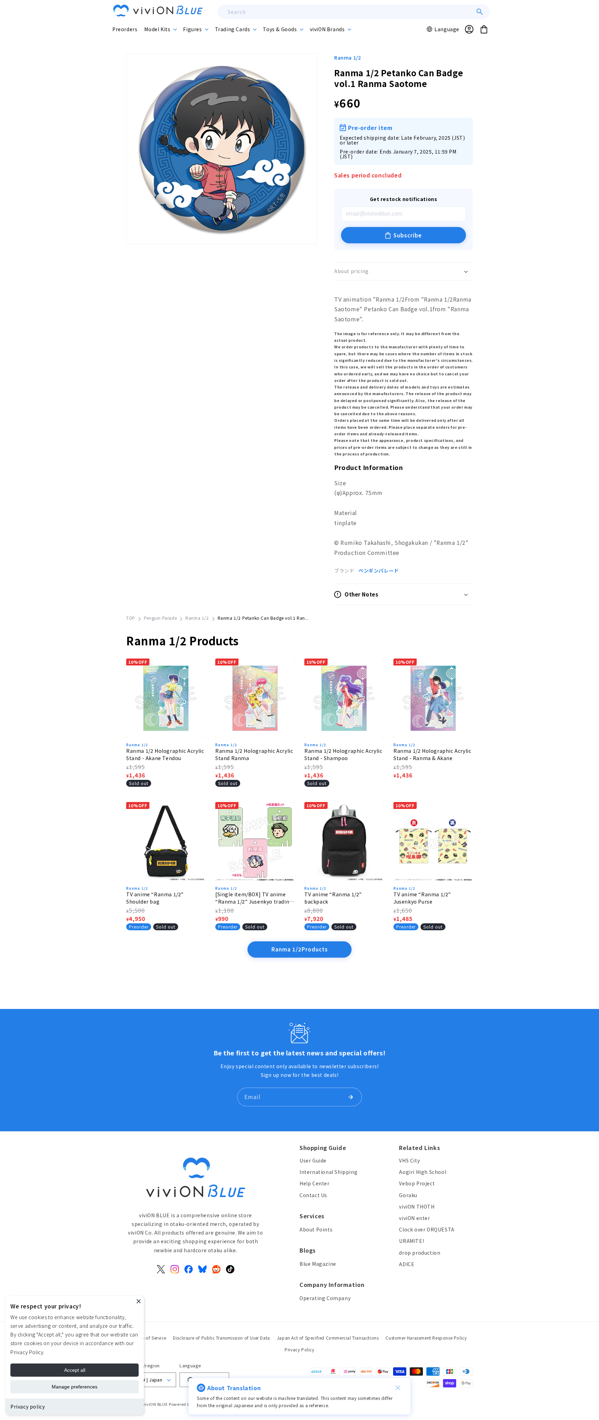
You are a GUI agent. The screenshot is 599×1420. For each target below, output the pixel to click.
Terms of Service (149, 1338)
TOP (130, 618)
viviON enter (414, 1217)
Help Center (315, 1183)
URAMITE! (411, 1240)
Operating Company (325, 1298)
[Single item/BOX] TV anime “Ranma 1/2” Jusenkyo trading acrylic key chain (254, 898)
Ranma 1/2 (347, 57)
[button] (160, 29)
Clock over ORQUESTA (426, 1229)
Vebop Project (417, 1183)
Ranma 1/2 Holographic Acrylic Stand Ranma (254, 754)
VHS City (409, 1160)
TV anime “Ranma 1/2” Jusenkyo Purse (422, 898)
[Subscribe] (350, 1097)
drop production (419, 1252)
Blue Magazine (318, 1263)
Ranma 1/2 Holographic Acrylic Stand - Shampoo (343, 754)
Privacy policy (27, 1406)
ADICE (406, 1264)
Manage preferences (74, 1386)
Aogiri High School (422, 1171)
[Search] (479, 12)
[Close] (138, 1301)
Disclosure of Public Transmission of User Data (221, 1338)
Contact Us (313, 1195)
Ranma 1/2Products (299, 949)
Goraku (408, 1195)
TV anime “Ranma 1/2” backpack (333, 898)
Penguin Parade (160, 618)
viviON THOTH (416, 1206)
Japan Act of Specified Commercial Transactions (328, 1338)
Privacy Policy (299, 1349)
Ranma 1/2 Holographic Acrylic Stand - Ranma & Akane (432, 754)
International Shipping (328, 1171)
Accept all (74, 1370)
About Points (316, 1229)
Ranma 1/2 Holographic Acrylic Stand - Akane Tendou (165, 754)
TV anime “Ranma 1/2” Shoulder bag (155, 898)
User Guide (313, 1160)
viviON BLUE (155, 1404)
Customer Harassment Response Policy (426, 1338)
